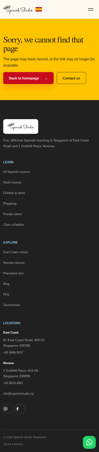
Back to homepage (28, 78)
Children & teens (14, 193)
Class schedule (13, 224)
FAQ (6, 294)
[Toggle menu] (91, 9)
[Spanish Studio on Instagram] (8, 409)
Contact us (71, 78)
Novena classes (14, 262)
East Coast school (15, 252)
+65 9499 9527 (13, 352)
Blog (6, 284)
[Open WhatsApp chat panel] (89, 442)
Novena (8, 363)
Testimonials (11, 305)
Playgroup (10, 203)
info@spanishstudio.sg (18, 393)
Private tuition (12, 214)
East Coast (10, 332)
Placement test (13, 273)
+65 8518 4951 (13, 383)
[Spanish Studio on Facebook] (20, 409)
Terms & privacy (13, 444)
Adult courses (12, 182)
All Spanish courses (16, 172)
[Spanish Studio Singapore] (22, 9)
